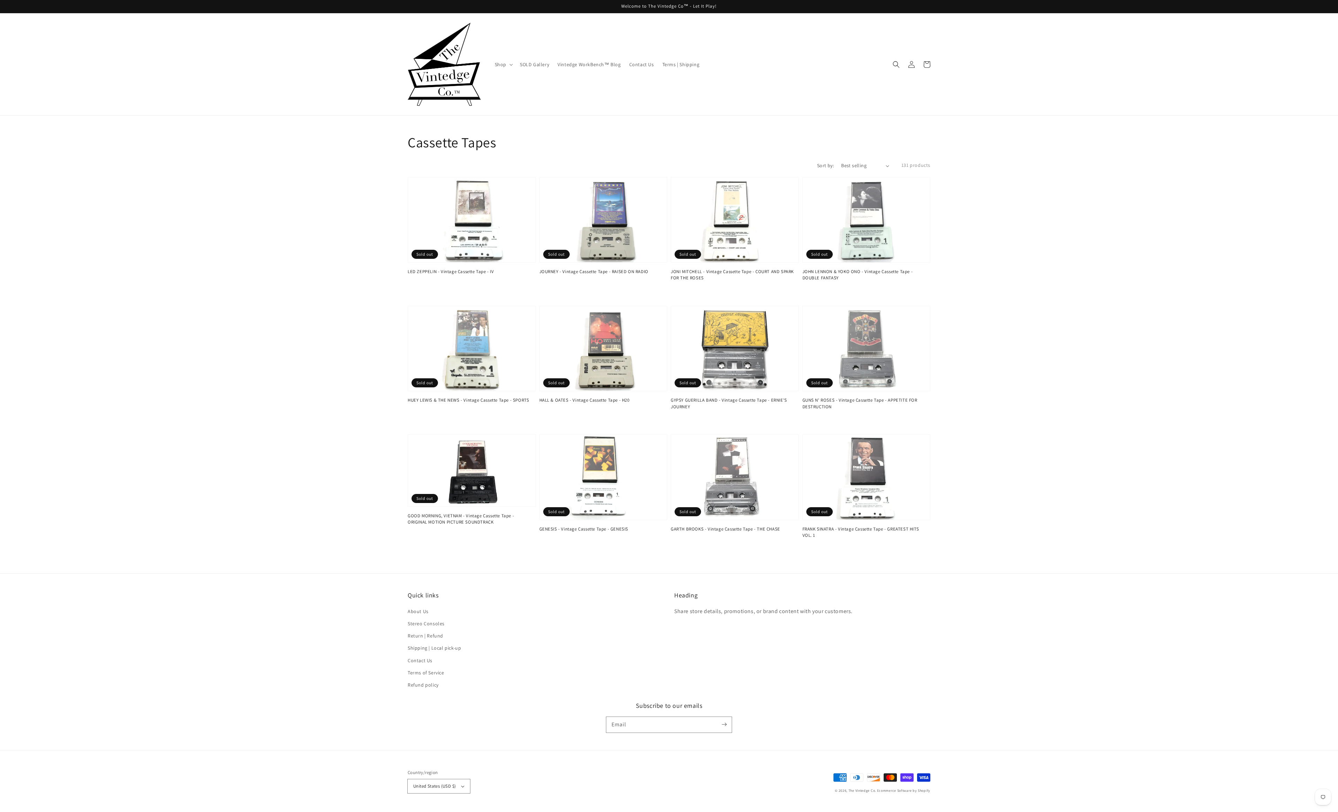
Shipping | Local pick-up (434, 648)
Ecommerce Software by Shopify (903, 790)
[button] (896, 64)
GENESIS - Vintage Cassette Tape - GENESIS (584, 529)
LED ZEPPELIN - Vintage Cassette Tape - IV (451, 271)
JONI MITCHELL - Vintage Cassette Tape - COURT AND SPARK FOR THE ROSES (732, 275)
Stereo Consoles (426, 623)
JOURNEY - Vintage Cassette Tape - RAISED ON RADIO (593, 271)
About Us (418, 611)
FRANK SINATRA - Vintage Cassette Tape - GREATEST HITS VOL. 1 (860, 532)
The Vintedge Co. (862, 790)
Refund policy (423, 685)
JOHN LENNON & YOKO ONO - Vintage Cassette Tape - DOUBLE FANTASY (857, 275)
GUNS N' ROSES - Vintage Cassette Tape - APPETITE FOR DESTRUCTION (859, 403)
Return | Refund (425, 636)
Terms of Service (426, 673)
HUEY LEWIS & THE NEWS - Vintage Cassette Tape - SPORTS (468, 400)
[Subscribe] (724, 724)
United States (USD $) (434, 786)
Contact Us (420, 660)
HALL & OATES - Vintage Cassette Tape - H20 (584, 400)
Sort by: (825, 165)
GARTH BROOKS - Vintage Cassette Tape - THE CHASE (725, 529)
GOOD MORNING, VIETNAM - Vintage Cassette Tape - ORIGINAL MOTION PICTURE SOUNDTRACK (461, 519)
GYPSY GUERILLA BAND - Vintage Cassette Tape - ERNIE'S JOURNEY (729, 403)
